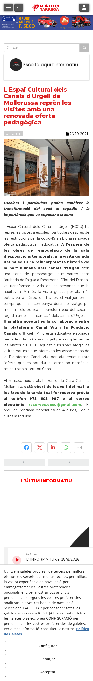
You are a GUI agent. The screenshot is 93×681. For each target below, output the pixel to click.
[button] (18, 8)
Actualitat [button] (13, 134)
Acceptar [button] (47, 671)
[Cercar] (84, 47)
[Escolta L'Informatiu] (46, 64)
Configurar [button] (48, 645)
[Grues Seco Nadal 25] (46, 22)
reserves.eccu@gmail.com (55, 404)
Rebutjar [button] (47, 658)
